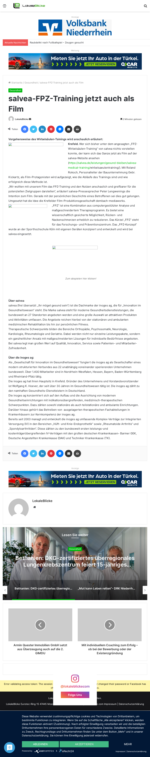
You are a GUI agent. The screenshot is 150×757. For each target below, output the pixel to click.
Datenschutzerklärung (131, 703)
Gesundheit (31, 82)
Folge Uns (75, 694)
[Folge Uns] (75, 680)
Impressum (110, 703)
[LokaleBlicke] (29, 6)
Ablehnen (40, 744)
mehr (128, 744)
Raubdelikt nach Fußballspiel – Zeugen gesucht (57, 42)
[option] (78, 590)
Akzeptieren (84, 744)
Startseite (16, 82)
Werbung (75, 50)
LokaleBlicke (21, 119)
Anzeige (75, 17)
